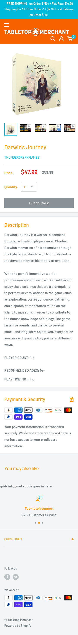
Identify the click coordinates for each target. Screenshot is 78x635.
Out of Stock (39, 203)
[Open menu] (6, 25)
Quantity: (11, 187)
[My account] (61, 38)
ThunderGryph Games (21, 157)
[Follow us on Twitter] (16, 577)
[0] (70, 38)
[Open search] (52, 38)
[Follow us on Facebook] (7, 577)
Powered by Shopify (17, 625)
